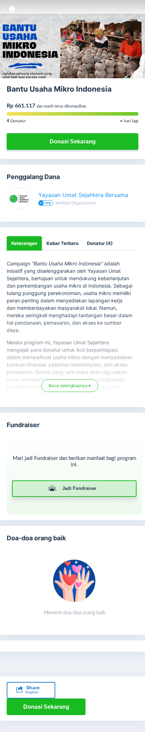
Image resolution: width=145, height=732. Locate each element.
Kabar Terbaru (62, 243)
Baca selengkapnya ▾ (70, 383)
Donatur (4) (100, 243)
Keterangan (24, 243)
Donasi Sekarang (73, 141)
